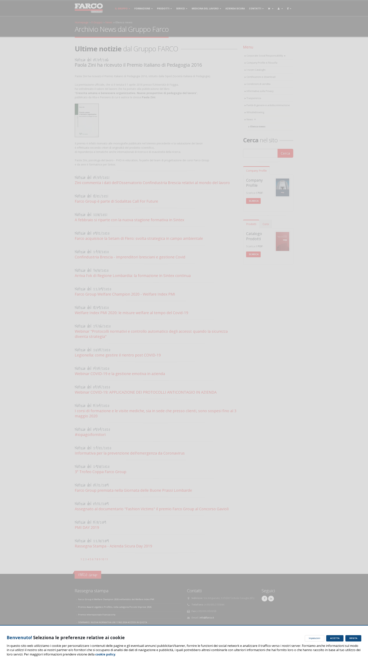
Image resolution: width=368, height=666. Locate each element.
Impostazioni (314, 638)
